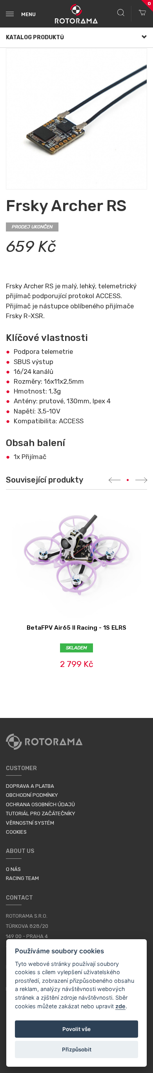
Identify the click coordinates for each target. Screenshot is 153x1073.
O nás (13, 869)
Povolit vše (76, 1029)
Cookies (16, 832)
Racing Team (22, 878)
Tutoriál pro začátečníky (40, 813)
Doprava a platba (30, 786)
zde (120, 1006)
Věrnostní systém (30, 823)
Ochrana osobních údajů (40, 804)
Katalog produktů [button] (35, 37)
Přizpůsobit (76, 1049)
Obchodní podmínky (32, 795)
